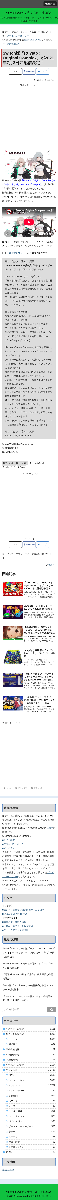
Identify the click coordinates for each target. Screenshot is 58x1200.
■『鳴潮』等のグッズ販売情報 (17, 926)
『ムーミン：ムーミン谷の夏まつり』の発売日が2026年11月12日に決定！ (27, 998)
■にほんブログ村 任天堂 (14, 914)
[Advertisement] (29, 116)
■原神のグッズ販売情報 (14, 922)
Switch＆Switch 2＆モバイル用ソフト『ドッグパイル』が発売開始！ (28, 965)
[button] (51, 1009)
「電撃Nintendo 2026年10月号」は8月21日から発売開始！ (28, 976)
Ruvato (22, 467)
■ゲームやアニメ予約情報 (15, 930)
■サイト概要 (8, 840)
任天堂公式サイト (18, 253)
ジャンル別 (22, 463)
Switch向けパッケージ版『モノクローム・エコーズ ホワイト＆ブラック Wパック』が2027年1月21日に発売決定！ (29, 952)
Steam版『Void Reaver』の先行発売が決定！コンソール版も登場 (28, 987)
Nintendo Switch (38, 463)
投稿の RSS (8, 1169)
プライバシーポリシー (18, 36)
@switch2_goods (32, 40)
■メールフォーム (10, 848)
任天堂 (49, 828)
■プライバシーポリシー (14, 844)
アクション (9, 463)
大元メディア (10, 467)
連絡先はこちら (15, 44)
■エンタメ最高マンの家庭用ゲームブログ (23, 910)
